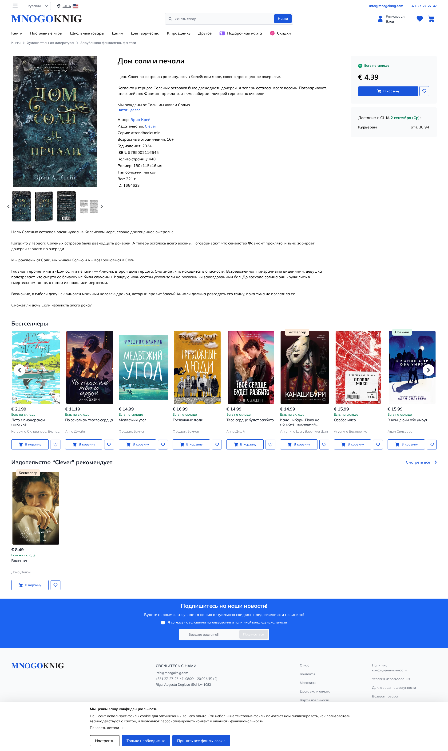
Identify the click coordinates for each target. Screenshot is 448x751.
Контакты (307, 674)
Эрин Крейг (141, 119)
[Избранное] (419, 18)
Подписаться (253, 634)
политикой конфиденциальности (261, 622)
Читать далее (129, 110)
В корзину (391, 91)
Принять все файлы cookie (201, 740)
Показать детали (104, 727)
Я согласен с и (227, 622)
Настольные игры (46, 33)
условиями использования (210, 622)
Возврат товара (385, 696)
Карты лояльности (314, 700)
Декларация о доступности (394, 687)
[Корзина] (431, 18)
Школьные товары (87, 33)
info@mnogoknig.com (386, 6)
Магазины (308, 683)
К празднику (179, 33)
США (385, 117)
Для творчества (145, 33)
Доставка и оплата (315, 691)
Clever (150, 126)
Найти (283, 18)
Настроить (104, 740)
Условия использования (391, 679)
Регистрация (396, 16)
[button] (101, 206)
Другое (205, 33)
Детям (117, 33)
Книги (17, 33)
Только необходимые (146, 740)
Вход (390, 21)
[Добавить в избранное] (424, 91)
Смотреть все (418, 462)
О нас (304, 665)
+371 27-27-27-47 (423, 6)
